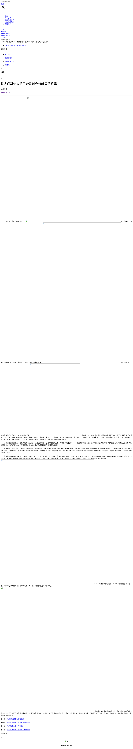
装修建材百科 (9, 22)
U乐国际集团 (10, 45)
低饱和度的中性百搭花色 (15, 719)
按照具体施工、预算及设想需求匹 (18, 722)
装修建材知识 (9, 20)
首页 (6, 16)
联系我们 (8, 24)
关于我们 (8, 18)
